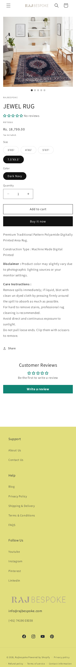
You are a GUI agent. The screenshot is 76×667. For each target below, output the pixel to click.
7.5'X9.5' (13, 159)
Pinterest (14, 571)
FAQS (11, 525)
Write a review (38, 389)
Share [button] (12, 348)
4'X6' (30, 151)
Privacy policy (61, 657)
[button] (8, 5)
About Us (14, 450)
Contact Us (15, 460)
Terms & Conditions (21, 515)
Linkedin (14, 580)
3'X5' (13, 151)
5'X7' (48, 151)
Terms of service (36, 663)
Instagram (15, 561)
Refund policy (15, 663)
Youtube (14, 552)
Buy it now (38, 221)
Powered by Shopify (39, 657)
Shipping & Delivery (21, 506)
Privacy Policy (17, 496)
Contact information (60, 663)
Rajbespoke (21, 657)
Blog (11, 486)
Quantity (8, 185)
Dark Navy (15, 176)
